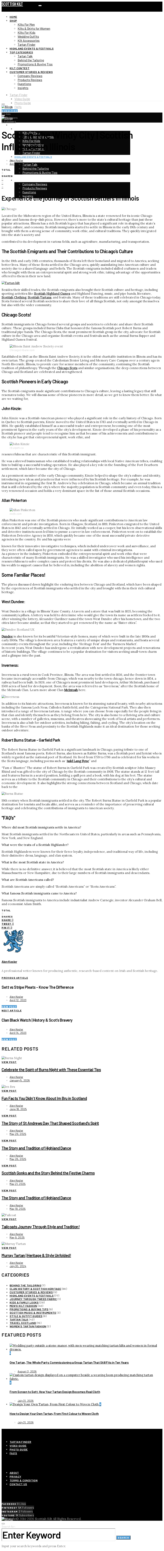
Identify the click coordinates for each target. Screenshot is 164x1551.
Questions (24, 84)
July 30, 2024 (18, 1266)
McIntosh (71, 690)
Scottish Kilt (12, 4)
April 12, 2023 (18, 1000)
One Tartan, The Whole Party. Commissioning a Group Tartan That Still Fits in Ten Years (69, 1362)
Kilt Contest (19, 68)
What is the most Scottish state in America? (33, 862)
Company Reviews (30, 76)
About (14, 1472)
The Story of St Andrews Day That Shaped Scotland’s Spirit (50, 1123)
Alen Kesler (16, 160)
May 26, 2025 (18, 1159)
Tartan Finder (26, 44)
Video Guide (22, 99)
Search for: (9, 1526)
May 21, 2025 (18, 1184)
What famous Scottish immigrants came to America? (39, 893)
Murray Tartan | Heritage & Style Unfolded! (36, 1255)
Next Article (12, 1010)
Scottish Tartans (39, 297)
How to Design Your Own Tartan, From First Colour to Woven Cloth (54, 1413)
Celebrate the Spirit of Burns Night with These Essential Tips (51, 1069)
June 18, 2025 (18, 1109)
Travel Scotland (23, 1323)
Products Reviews (30, 80)
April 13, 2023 (18, 163)
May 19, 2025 (18, 1208)
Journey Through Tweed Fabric (33, 1299)
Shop (13, 20)
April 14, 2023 (18, 1032)
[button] (82, 827)
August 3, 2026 (27, 1371)
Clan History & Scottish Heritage (35, 1288)
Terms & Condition (24, 1480)
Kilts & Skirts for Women (34, 28)
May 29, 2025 (18, 1134)
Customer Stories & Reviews (31, 72)
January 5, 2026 (20, 1080)
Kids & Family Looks (24, 1302)
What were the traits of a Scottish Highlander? (35, 845)
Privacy (15, 1476)
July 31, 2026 (26, 1400)
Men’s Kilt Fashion (23, 1305)
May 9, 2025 (17, 1237)
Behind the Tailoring (31, 60)
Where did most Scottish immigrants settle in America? (41, 827)
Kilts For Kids (26, 32)
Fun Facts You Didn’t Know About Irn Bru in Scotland (44, 1098)
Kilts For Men (26, 24)
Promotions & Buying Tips (35, 64)
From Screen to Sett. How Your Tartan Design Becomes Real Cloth (55, 1392)
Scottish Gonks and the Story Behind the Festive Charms (48, 1172)
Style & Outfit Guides (26, 1316)
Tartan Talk (25, 56)
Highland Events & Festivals (32, 48)
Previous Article (15, 977)
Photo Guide (22, 103)
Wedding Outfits (28, 36)
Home (13, 16)
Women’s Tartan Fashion (28, 1326)
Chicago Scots (67, 368)
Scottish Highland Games (52, 293)
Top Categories (21, 52)
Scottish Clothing (14, 297)
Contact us (18, 1484)
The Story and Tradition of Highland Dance (36, 1148)
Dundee (7, 636)
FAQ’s (18, 107)
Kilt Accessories (29, 40)
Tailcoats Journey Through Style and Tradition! (41, 1226)
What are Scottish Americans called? (28, 880)
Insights (23, 88)
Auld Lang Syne (78, 761)
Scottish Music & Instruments (33, 1312)
